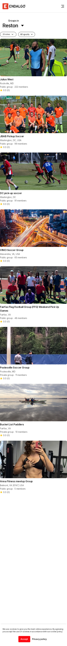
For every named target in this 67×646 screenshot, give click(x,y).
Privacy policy (39, 639)
